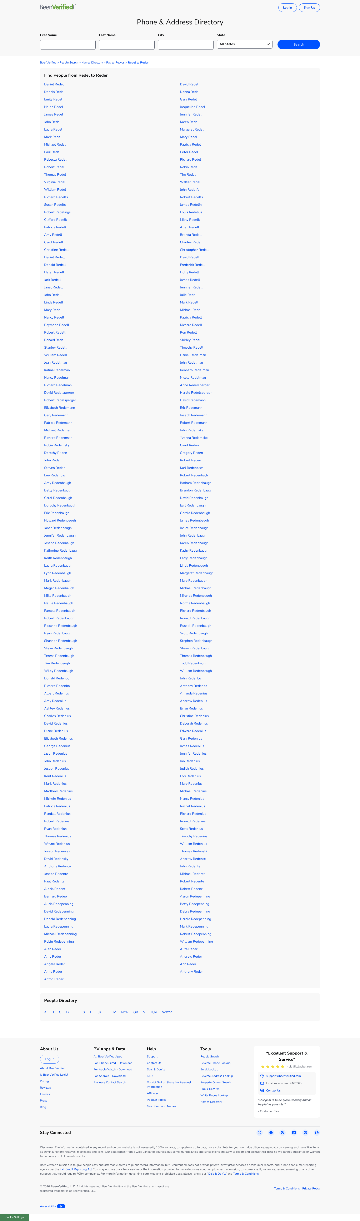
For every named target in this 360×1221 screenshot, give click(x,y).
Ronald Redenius (193, 821)
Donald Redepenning (60, 919)
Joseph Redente (56, 874)
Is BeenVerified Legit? (54, 1075)
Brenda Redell (191, 234)
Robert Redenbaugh (59, 618)
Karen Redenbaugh (194, 543)
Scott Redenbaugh (194, 633)
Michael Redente (192, 874)
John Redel (52, 122)
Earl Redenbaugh (193, 505)
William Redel (55, 189)
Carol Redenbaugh (58, 498)
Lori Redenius (190, 776)
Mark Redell (189, 302)
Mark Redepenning (194, 926)
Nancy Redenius (192, 798)
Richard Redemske (58, 437)
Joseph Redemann (193, 415)
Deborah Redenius (194, 723)
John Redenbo (190, 678)
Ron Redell (188, 332)
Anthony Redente (57, 866)
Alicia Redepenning (58, 904)
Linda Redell (53, 302)
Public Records (210, 1089)
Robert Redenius (57, 821)
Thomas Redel (55, 174)
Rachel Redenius (192, 806)
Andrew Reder (191, 956)
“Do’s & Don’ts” (217, 1174)
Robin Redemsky (57, 445)
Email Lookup (209, 1069)
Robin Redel (189, 167)
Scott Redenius (191, 828)
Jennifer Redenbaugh (60, 535)
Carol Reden (189, 445)
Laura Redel (53, 129)
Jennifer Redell (191, 287)
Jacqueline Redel (192, 107)
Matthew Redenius (58, 791)
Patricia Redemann (58, 422)
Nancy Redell (54, 317)
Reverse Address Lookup (216, 1076)
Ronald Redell (55, 340)
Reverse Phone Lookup (215, 1063)
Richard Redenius (193, 813)
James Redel (53, 114)
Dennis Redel (54, 92)
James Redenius (192, 746)
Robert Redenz (191, 889)
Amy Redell (53, 234)
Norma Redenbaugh (195, 603)
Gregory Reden (191, 453)
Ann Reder (188, 964)
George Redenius (57, 746)
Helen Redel (53, 107)
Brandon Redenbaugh (196, 490)
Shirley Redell (190, 340)
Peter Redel (189, 152)
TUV (153, 1012)
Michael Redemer (57, 430)
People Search (69, 63)
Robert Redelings (57, 212)
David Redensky (56, 859)
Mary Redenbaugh (193, 580)
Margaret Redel (192, 129)
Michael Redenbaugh (195, 588)
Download (125, 1063)
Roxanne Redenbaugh (60, 625)
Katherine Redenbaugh (61, 550)
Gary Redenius (191, 738)
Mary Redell (53, 310)
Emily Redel (53, 99)
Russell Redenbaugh (195, 625)
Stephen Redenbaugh (196, 640)
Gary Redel (188, 99)
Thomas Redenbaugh (196, 656)
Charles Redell (191, 242)
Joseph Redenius (56, 768)
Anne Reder (53, 971)
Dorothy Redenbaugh (60, 505)
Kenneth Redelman (194, 370)
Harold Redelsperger (196, 392)
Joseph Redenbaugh (59, 543)
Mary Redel (188, 137)
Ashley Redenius (57, 708)
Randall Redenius (57, 813)
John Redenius (55, 761)
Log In (287, 7)
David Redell (189, 257)
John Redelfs (189, 189)
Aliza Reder (189, 949)
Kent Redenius (55, 776)
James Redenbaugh (194, 520)
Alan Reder (52, 949)
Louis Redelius (191, 212)
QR (135, 1012)
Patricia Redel (190, 144)
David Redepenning (59, 911)
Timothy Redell (191, 347)
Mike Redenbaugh (57, 595)
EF (76, 1012)
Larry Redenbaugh (194, 558)
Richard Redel (190, 159)
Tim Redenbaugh (57, 663)
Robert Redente (192, 881)
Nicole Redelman (193, 377)
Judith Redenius (192, 768)
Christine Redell (56, 250)
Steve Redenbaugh (58, 648)
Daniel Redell (54, 257)
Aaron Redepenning (195, 896)
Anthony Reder (191, 971)
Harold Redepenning (195, 919)
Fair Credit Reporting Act (76, 1169)
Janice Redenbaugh (194, 528)
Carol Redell (53, 242)
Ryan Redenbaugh (57, 633)
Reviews (45, 1088)
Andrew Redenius (193, 701)
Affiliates (153, 1093)
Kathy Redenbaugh (194, 550)
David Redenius (56, 723)
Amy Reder (52, 956)
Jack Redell (52, 280)
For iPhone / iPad (105, 1063)
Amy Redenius (55, 701)
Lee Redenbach (55, 475)
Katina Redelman (57, 370)
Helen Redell (54, 272)
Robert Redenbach (194, 475)
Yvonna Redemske (194, 437)
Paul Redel (52, 152)
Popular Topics (156, 1100)
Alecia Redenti (55, 889)
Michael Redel (55, 144)
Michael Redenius (193, 791)
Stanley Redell (55, 347)
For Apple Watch (105, 1069)
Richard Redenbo (57, 686)
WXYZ (167, 1012)
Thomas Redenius (57, 836)
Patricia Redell (191, 317)
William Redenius (193, 844)
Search (299, 44)
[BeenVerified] (58, 7)
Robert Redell (54, 332)
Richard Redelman (58, 385)
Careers (45, 1094)
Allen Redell (189, 227)
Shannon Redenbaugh (60, 640)
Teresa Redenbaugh (59, 656)
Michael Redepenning (60, 934)
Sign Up (309, 7)
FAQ (150, 1076)
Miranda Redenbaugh (196, 595)
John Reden (52, 460)
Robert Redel (54, 167)
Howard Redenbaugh (60, 520)
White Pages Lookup (214, 1095)
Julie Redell (189, 295)
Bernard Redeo (55, 896)
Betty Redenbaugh (58, 490)
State (221, 35)
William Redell (55, 355)
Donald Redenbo (56, 678)
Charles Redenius (57, 716)
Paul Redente (54, 881)
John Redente (190, 866)
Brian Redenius (191, 708)
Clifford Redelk (55, 219)
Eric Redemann (191, 407)
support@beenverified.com (283, 1076)
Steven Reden (54, 468)
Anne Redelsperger (195, 385)
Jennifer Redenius (193, 753)
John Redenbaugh (193, 535)
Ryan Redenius (55, 828)
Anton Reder (54, 979)
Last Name (107, 35)
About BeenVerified (52, 1068)
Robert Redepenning (195, 934)
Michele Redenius (57, 798)
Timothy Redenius (194, 836)
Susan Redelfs (55, 204)
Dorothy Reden (55, 453)
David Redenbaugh (194, 498)
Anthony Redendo (193, 686)
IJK (99, 1012)
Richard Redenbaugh (195, 610)
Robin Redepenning (59, 941)
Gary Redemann (56, 415)
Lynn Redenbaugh (57, 573)
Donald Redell (55, 265)
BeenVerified (48, 63)
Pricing (44, 1081)
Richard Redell (191, 325)
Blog (43, 1107)
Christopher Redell (194, 250)
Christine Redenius (194, 716)
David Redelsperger (59, 392)
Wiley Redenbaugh (58, 671)
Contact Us (154, 1063)
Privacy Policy (311, 1189)
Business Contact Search (110, 1082)
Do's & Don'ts (156, 1069)
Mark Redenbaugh (57, 580)
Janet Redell (53, 287)
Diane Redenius (56, 731)
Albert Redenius (56, 693)
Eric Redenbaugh (56, 513)
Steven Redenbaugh (195, 648)
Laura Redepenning (58, 926)
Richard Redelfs (56, 197)
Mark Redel (52, 137)
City (161, 35)
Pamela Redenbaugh (59, 610)
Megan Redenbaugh (59, 588)
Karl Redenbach (192, 468)
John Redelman (191, 362)
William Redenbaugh (196, 671)
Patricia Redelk (55, 227)
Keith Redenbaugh (58, 558)
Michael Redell (191, 310)
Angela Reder (54, 964)
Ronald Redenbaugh (195, 618)
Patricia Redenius (57, 806)
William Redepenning (196, 941)
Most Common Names (161, 1106)
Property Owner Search (215, 1082)
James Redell (190, 280)
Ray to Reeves (115, 63)
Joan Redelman (55, 362)
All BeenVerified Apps (108, 1057)
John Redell (53, 295)
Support (152, 1057)
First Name (48, 35)
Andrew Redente (193, 859)
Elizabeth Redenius (58, 738)
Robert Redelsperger (60, 400)
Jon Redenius (190, 761)
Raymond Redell (56, 325)
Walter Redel (190, 182)
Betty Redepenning (194, 904)
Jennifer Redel (190, 114)
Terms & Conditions (246, 1174)
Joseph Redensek (57, 851)
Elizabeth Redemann (59, 407)
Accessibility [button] (48, 1206)
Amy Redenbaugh (57, 483)
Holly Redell (189, 272)
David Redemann (193, 400)
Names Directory (92, 63)
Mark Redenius (55, 783)
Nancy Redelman (57, 377)
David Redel (189, 84)
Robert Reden (190, 460)
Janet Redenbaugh (58, 528)
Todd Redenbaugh (193, 663)
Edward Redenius (193, 731)
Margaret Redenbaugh (197, 573)
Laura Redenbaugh (58, 565)
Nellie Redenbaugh (58, 603)
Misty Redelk (190, 219)
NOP (124, 1012)
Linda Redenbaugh (194, 565)
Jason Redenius (55, 753)
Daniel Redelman (193, 355)
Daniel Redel (54, 84)
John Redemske (192, 430)
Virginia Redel (54, 182)
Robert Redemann (194, 422)
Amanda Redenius (194, 693)
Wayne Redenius (57, 844)
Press (43, 1101)
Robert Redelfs (191, 197)
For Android (101, 1076)
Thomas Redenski (193, 851)
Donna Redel (190, 92)
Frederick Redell (192, 265)
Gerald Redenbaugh (195, 513)
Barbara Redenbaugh (195, 483)
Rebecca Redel (55, 159)
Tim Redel (188, 174)
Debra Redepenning (195, 911)
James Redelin (191, 204)
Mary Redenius (191, 783)
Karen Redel (189, 122)
